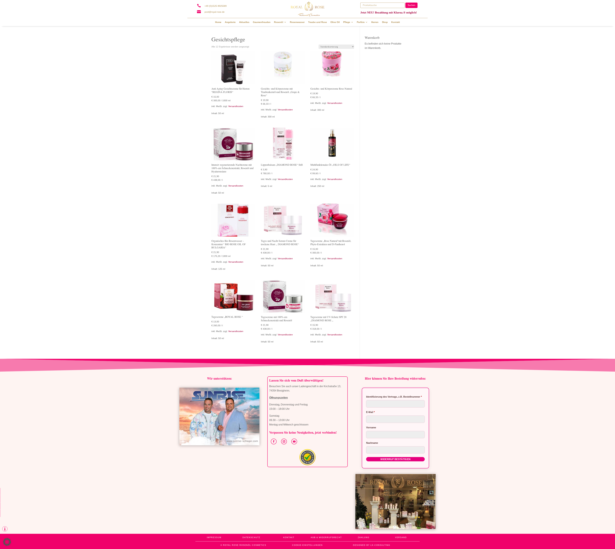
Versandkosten (235, 106)
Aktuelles (244, 22)
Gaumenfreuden (262, 22)
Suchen (411, 5)
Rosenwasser (297, 22)
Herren (374, 22)
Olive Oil (335, 22)
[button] (7, 542)
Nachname (372, 442)
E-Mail (370, 412)
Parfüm (361, 22)
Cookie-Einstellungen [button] (307, 545)
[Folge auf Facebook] (274, 441)
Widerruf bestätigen (395, 459)
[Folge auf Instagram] (284, 441)
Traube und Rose (317, 22)
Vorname (371, 427)
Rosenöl (278, 22)
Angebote (230, 22)
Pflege (346, 22)
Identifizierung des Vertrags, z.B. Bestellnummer (394, 396)
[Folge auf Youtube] (294, 441)
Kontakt (395, 22)
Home (218, 22)
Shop (385, 22)
